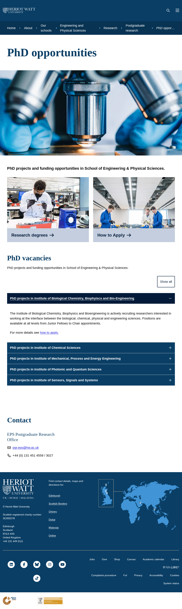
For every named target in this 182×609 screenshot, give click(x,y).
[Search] (168, 10)
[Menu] (176, 10)
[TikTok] (36, 578)
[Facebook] (23, 564)
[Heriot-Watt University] (19, 10)
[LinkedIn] (11, 564)
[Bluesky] (36, 564)
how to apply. (51, 333)
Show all (165, 282)
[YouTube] (62, 564)
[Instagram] (49, 564)
